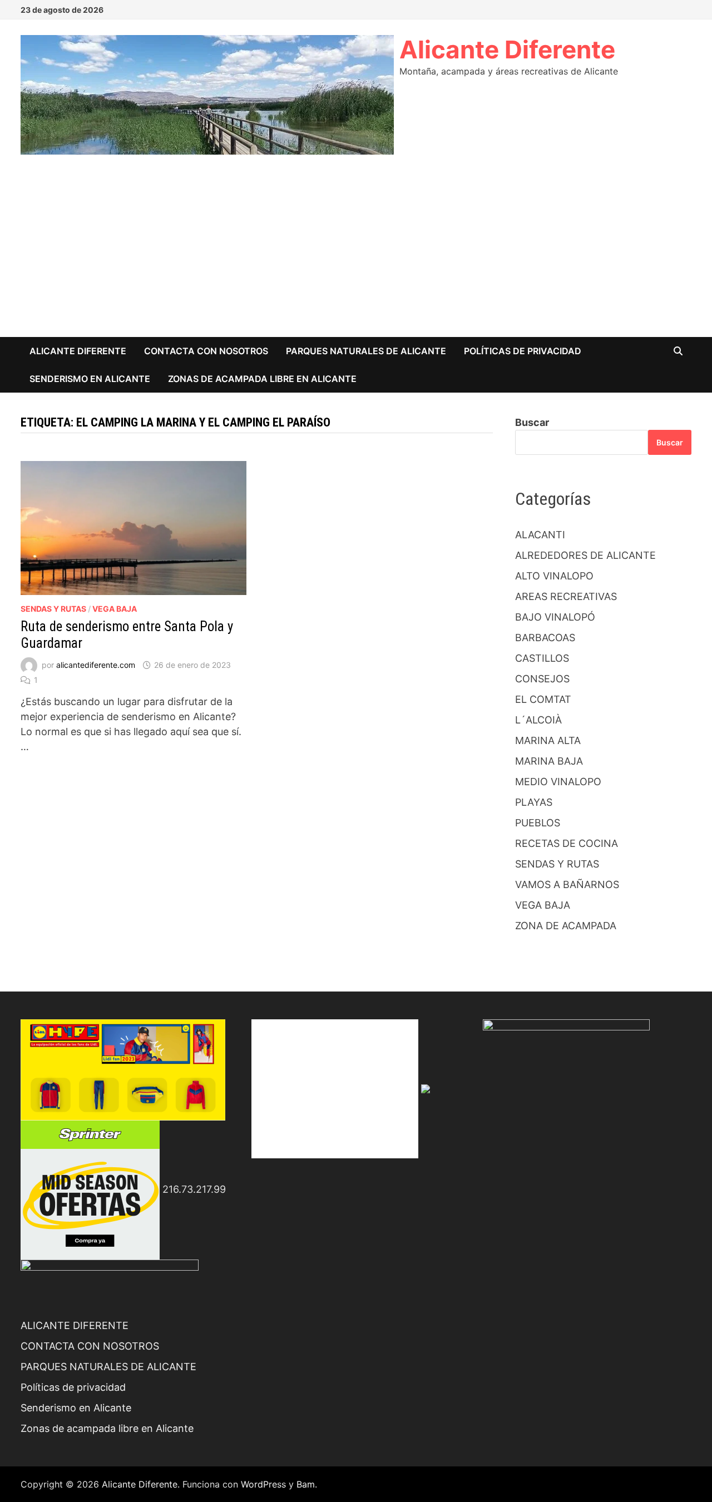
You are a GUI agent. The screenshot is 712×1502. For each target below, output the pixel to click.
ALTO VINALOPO (554, 576)
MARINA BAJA (549, 761)
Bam (305, 1484)
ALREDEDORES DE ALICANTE (585, 555)
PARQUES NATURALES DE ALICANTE (366, 350)
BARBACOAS (545, 637)
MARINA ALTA (548, 740)
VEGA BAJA (114, 608)
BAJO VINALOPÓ (555, 617)
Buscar (532, 422)
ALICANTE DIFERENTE (77, 350)
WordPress (263, 1484)
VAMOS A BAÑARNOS (567, 884)
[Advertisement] (356, 253)
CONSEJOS (542, 679)
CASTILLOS (542, 658)
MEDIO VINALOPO (558, 781)
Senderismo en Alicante (89, 378)
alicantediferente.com (95, 665)
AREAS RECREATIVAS (566, 596)
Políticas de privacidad (522, 350)
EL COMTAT (543, 699)
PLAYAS (533, 802)
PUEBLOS (537, 823)
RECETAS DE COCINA (566, 843)
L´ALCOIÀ (538, 720)
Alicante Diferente (507, 49)
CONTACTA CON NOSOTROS (206, 350)
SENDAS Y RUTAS (53, 608)
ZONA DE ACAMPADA (565, 925)
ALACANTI (540, 535)
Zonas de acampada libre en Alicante (262, 378)
